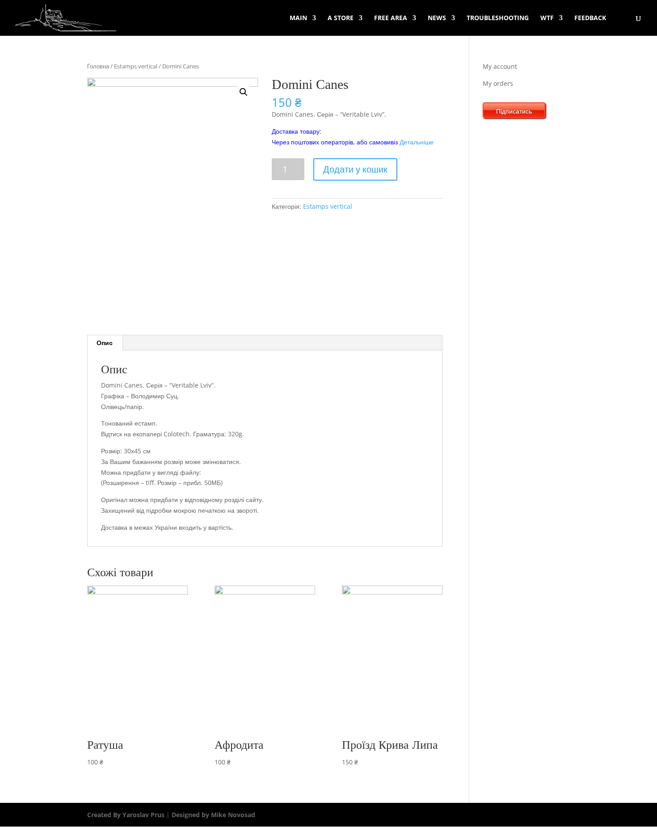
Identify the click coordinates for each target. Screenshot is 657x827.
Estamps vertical (135, 66)
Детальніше (417, 142)
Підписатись (514, 111)
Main (298, 18)
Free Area (390, 18)
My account (500, 66)
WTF (547, 18)
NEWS (437, 18)
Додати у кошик (355, 169)
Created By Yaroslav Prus (126, 814)
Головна (98, 66)
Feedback (590, 18)
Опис (105, 342)
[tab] (105, 342)
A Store (341, 18)
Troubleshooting (498, 18)
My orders (498, 83)
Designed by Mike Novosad (212, 814)
